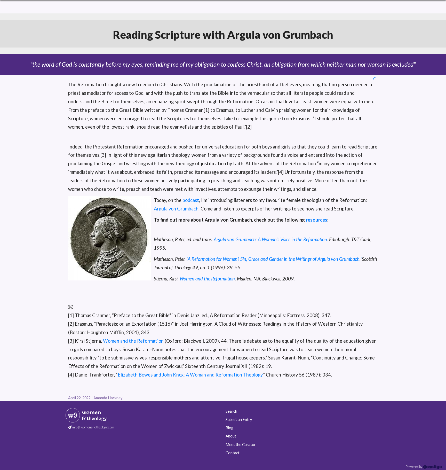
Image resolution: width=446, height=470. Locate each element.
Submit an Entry (239, 419)
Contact (233, 453)
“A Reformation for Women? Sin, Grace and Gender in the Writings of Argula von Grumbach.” (274, 259)
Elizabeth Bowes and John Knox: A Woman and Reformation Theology (190, 375)
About (231, 436)
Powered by (414, 467)
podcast (190, 200)
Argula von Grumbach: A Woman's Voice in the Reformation (270, 239)
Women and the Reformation (207, 278)
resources (316, 220)
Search (231, 411)
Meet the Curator (241, 444)
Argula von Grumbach (176, 209)
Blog (229, 428)
